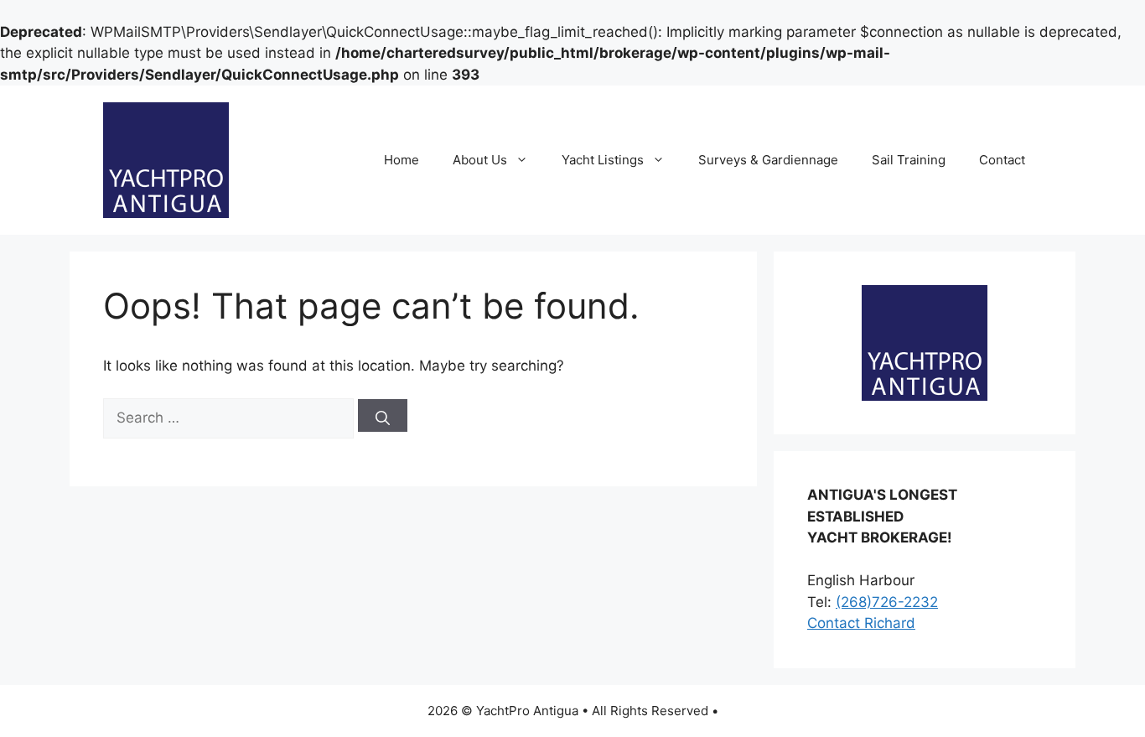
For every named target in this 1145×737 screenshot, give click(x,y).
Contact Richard (861, 623)
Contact (1002, 160)
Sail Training (909, 160)
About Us (480, 160)
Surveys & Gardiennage (768, 160)
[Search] (382, 415)
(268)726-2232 (887, 602)
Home (401, 160)
